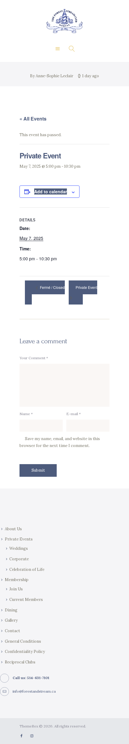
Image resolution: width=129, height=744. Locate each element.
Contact (12, 630)
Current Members (26, 599)
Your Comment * (34, 358)
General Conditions (23, 641)
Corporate (19, 559)
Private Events (19, 539)
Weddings (18, 548)
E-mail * (73, 414)
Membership (16, 579)
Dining (11, 610)
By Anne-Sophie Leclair (52, 75)
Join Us (16, 589)
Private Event (86, 287)
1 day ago (90, 75)
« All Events (33, 118)
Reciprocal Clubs (20, 662)
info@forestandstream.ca (34, 691)
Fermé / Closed (52, 287)
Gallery (11, 620)
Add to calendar (50, 191)
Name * (26, 414)
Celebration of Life (26, 569)
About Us (13, 528)
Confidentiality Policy (25, 651)
